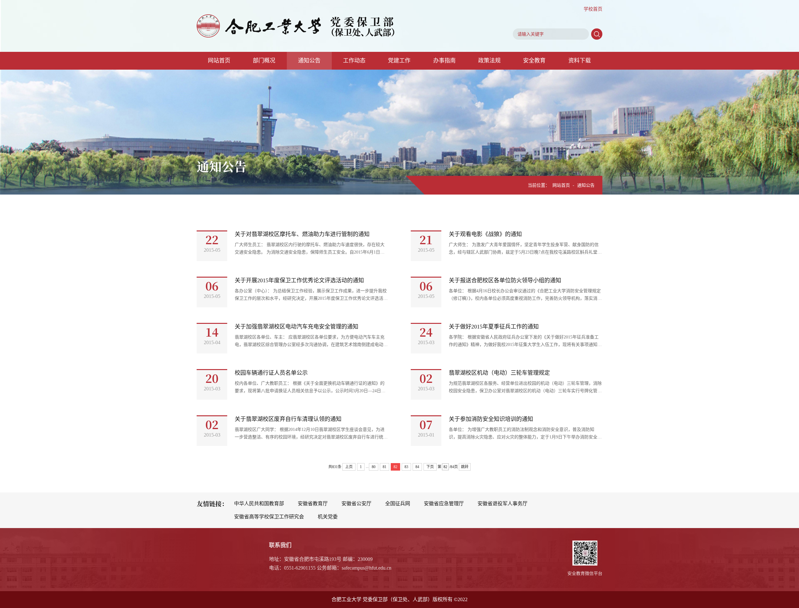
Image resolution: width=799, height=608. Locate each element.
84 (417, 467)
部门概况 (264, 60)
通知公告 (309, 60)
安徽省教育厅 (313, 503)
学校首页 (593, 9)
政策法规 (489, 60)
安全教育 (534, 60)
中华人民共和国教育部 (259, 503)
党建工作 (399, 60)
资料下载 (579, 60)
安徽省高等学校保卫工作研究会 (269, 516)
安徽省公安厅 (356, 503)
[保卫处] (296, 26)
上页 (349, 467)
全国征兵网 (397, 503)
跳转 (464, 467)
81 (384, 467)
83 (406, 467)
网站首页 (219, 60)
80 (373, 467)
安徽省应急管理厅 (444, 503)
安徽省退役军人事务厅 (502, 503)
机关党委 (328, 516)
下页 (430, 467)
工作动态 (354, 60)
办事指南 (444, 60)
